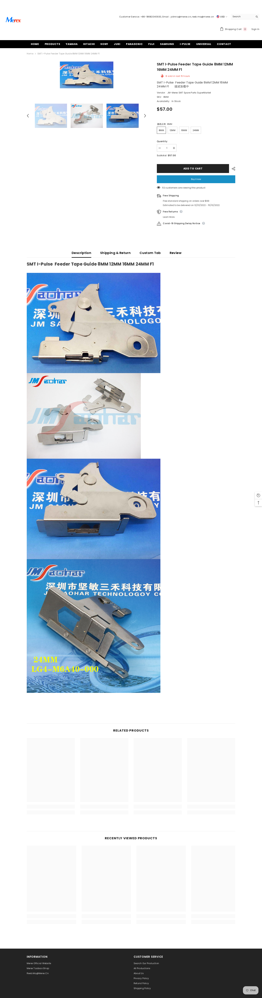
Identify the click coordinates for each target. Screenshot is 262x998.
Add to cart (193, 168)
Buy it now (196, 179)
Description (81, 253)
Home (30, 53)
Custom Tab (150, 253)
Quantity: (162, 141)
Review (175, 253)
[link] (51, 807)
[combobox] (242, 16)
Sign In (255, 29)
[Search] (245, 16)
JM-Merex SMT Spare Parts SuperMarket (189, 92)
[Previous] (27, 115)
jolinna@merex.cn (181, 16)
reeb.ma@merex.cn (203, 16)
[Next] (145, 115)
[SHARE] (232, 168)
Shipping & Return (115, 253)
